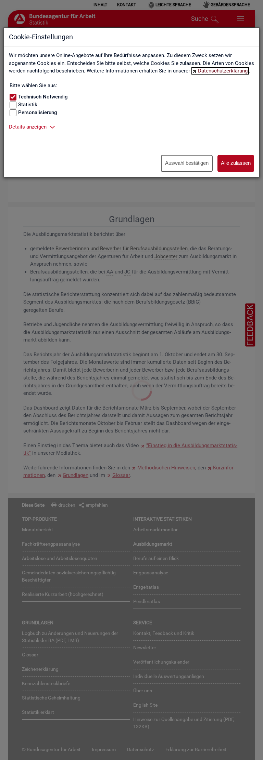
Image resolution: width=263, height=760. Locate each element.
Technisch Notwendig (43, 97)
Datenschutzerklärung (223, 71)
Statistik (27, 105)
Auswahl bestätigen (187, 163)
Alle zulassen (236, 163)
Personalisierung (37, 112)
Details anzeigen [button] (28, 127)
